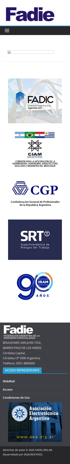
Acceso (8, 389)
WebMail (9, 381)
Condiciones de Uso (16, 398)
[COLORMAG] (26, 326)
